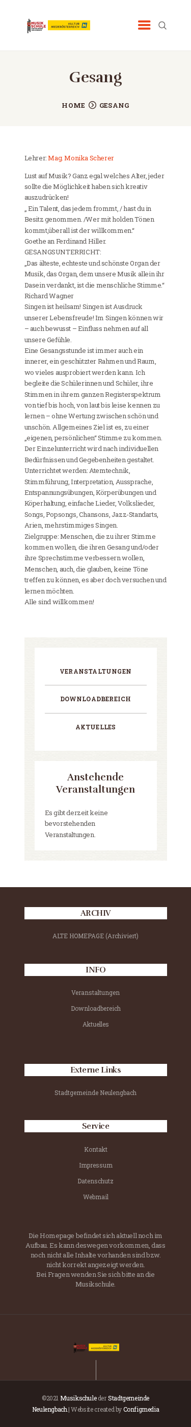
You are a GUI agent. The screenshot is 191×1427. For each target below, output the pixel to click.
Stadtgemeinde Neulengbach (95, 1092)
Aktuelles (95, 727)
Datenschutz (95, 1181)
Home (73, 105)
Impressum (96, 1165)
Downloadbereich (95, 699)
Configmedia (141, 1409)
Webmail (95, 1197)
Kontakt (95, 1149)
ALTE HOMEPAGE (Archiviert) (95, 936)
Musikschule (78, 1398)
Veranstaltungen (95, 671)
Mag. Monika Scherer (80, 157)
